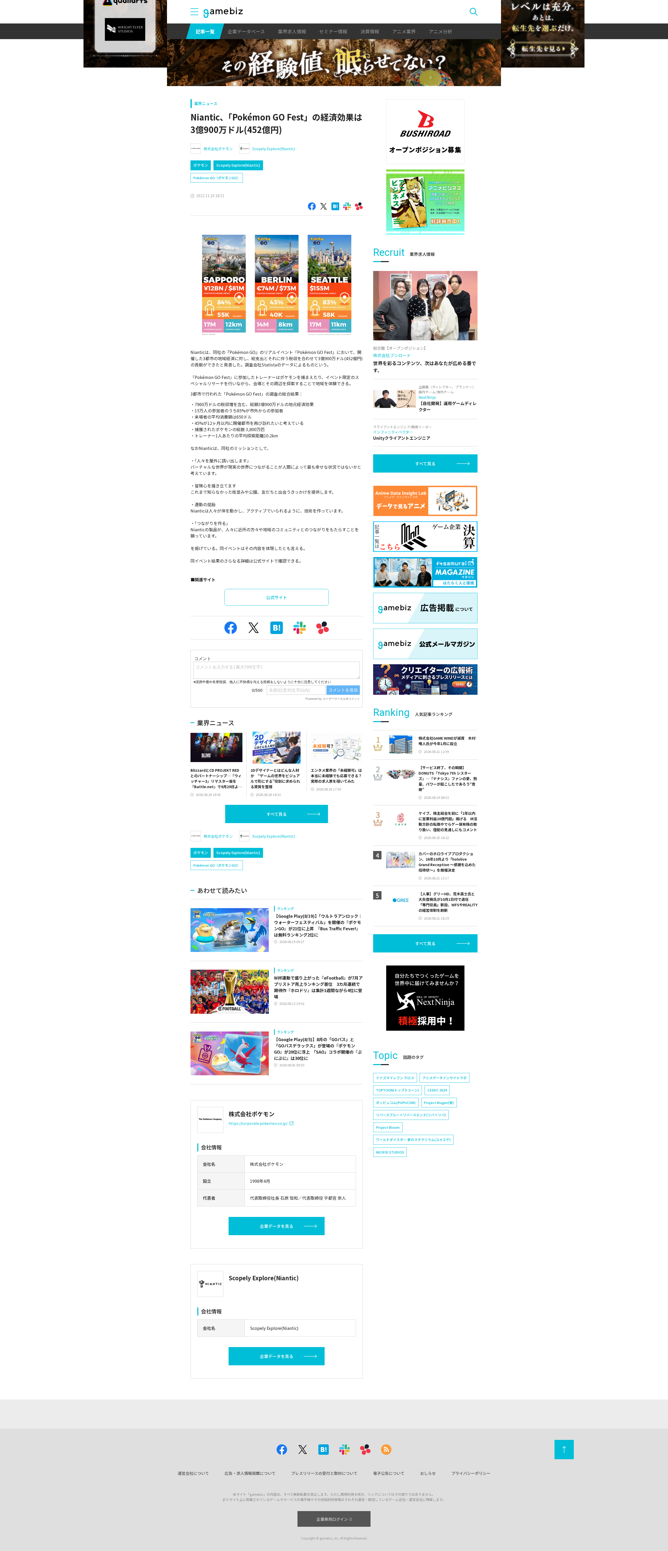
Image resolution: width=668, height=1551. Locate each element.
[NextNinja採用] (425, 998)
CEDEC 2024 (437, 1090)
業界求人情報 (292, 31)
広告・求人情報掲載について (250, 1473)
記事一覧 (205, 31)
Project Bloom (388, 1127)
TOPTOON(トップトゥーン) (397, 1090)
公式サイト (276, 597)
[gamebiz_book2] (425, 202)
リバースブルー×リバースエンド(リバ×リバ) (411, 1114)
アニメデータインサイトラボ (444, 1077)
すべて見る (276, 814)
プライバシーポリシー (471, 1473)
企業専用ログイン (332, 1519)
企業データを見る (276, 1226)
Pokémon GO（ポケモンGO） (216, 177)
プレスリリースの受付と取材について (324, 1473)
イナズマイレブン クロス (395, 1077)
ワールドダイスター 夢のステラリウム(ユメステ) (413, 1139)
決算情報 (369, 31)
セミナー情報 (333, 31)
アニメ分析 (440, 31)
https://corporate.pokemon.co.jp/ (258, 1123)
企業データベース (246, 31)
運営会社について (193, 1473)
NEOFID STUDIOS (390, 1152)
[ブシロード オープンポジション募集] (425, 131)
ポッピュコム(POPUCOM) (396, 1102)
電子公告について (388, 1473)
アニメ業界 (404, 31)
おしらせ (428, 1473)
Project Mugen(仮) (439, 1102)
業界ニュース (205, 103)
